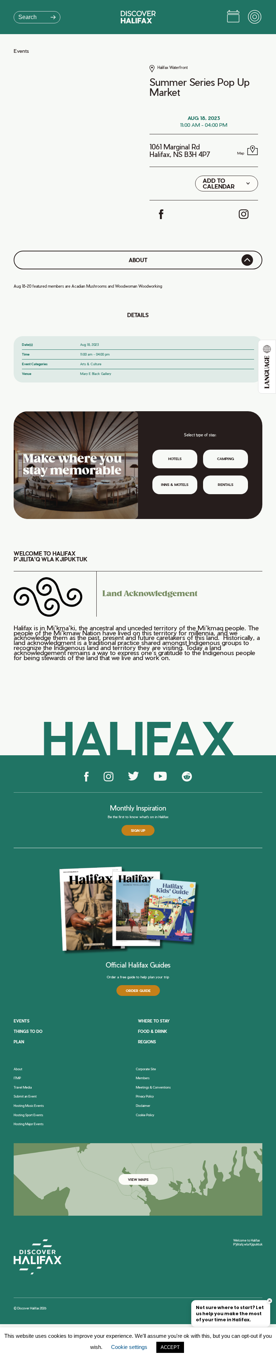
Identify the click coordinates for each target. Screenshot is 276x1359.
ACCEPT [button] (170, 1347)
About (18, 1069)
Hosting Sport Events (28, 1115)
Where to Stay (154, 1021)
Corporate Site (146, 1069)
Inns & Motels (174, 484)
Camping (225, 458)
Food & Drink (152, 1031)
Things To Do (28, 1031)
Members (143, 1078)
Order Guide (138, 990)
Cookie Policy (145, 1115)
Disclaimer (143, 1106)
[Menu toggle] (255, 17)
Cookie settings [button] (129, 1347)
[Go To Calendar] (233, 17)
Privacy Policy (145, 1096)
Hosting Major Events (28, 1124)
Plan (19, 1042)
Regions (147, 1042)
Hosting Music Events (29, 1106)
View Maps (138, 1179)
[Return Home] (138, 17)
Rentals (225, 484)
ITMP (17, 1078)
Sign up (138, 830)
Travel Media (23, 1087)
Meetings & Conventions (153, 1087)
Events (21, 51)
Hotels (174, 458)
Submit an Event (25, 1096)
